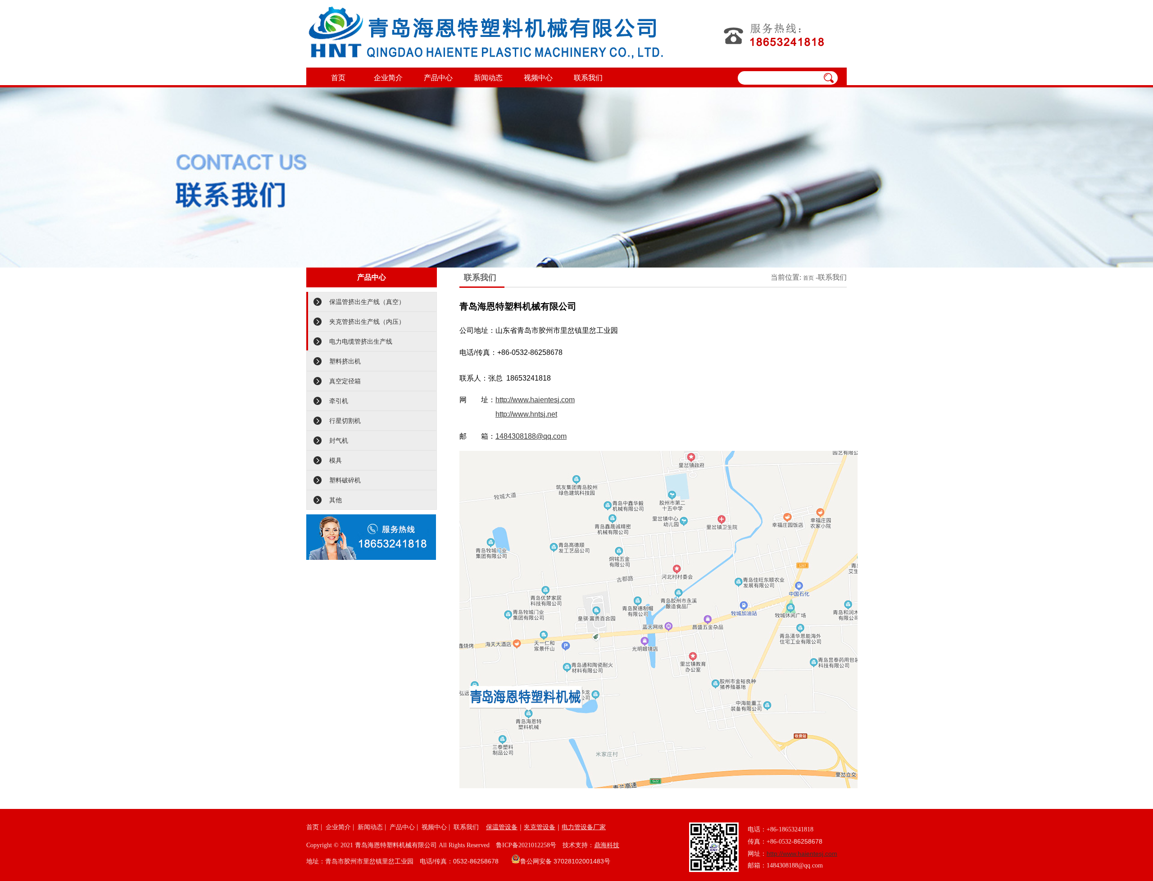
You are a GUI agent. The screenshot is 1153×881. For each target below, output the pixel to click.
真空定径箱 (345, 381)
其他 (335, 500)
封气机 (338, 440)
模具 (335, 460)
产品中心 (438, 78)
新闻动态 (488, 78)
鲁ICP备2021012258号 (526, 845)
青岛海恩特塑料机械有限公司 (396, 845)
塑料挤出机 (345, 361)
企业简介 (388, 78)
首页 (338, 78)
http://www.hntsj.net (526, 414)
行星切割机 (345, 420)
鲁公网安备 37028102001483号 (565, 861)
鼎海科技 (606, 845)
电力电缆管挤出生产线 (360, 341)
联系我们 (588, 78)
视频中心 (538, 78)
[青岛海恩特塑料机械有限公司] (486, 34)
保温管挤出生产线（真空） (367, 301)
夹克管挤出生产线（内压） (367, 321)
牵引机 (338, 400)
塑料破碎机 (345, 480)
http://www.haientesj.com (535, 400)
